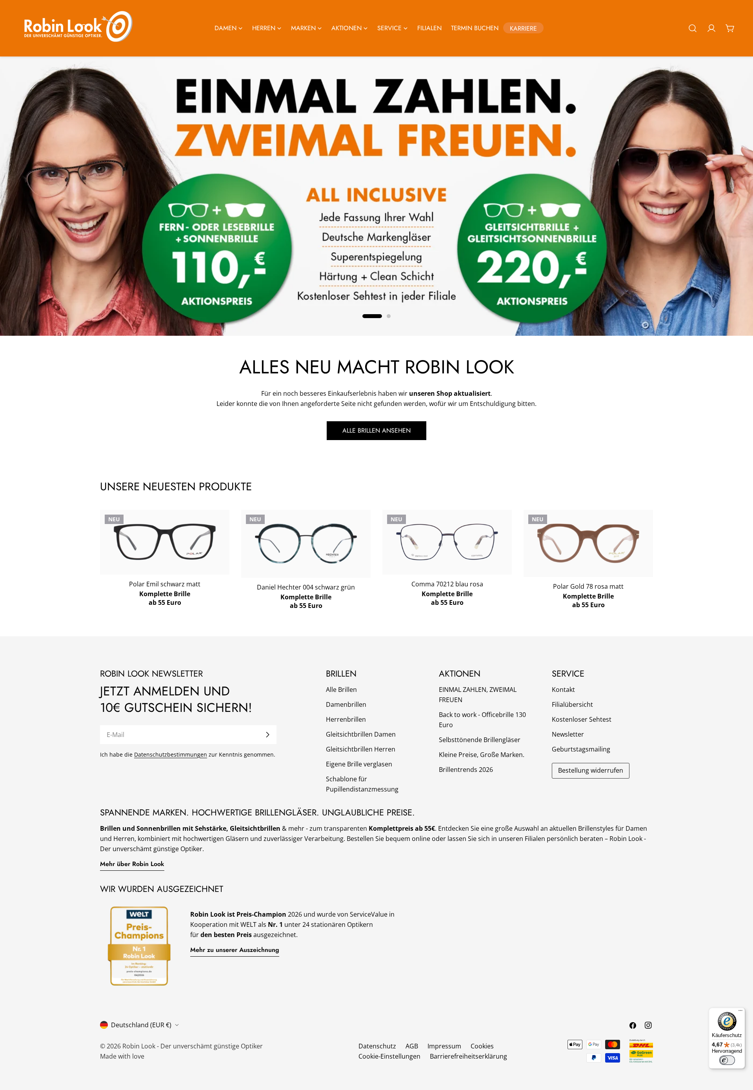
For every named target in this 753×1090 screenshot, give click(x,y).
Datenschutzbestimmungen (170, 754)
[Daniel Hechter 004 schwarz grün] (306, 544)
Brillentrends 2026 (466, 769)
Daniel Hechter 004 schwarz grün (306, 587)
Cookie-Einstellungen (389, 1056)
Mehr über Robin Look (132, 863)
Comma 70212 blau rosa (447, 584)
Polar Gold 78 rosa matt (588, 586)
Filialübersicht (572, 704)
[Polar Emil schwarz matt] (165, 542)
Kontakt (563, 689)
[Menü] (740, 1012)
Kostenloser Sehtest (581, 719)
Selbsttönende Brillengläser (479, 739)
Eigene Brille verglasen (359, 764)
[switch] (727, 1060)
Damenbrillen (346, 704)
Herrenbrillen (346, 719)
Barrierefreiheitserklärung (468, 1056)
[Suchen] (692, 28)
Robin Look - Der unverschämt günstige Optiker (192, 1046)
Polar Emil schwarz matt (164, 584)
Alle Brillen (341, 689)
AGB (412, 1046)
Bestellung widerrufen (590, 770)
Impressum (444, 1046)
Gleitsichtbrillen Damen (361, 734)
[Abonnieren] (267, 734)
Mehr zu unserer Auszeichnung (234, 949)
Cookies (482, 1046)
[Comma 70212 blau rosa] (447, 542)
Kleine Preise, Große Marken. (481, 754)
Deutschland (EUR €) (141, 1025)
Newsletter (568, 734)
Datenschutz (377, 1046)
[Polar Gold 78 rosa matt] (588, 543)
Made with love (122, 1056)
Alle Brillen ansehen (376, 430)
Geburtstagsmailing (581, 749)
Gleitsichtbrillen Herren (360, 749)
